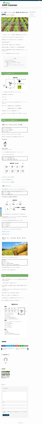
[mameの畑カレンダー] (9, 4)
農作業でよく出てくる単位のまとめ (11, 61)
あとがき (7, 66)
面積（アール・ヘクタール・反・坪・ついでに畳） (13, 62)
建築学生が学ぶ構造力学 (6, 231)
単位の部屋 (7, 234)
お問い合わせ (32, 14)
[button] (3, 346)
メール (4, 405)
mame (6, 362)
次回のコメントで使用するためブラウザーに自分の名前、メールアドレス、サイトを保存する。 (14, 412)
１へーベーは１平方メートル (10, 60)
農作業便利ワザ (3, 14)
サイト (3, 408)
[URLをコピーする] (26, 346)
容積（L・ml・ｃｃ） (10, 63)
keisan (4, 179)
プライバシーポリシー (33, 16)
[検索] (40, 0)
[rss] (39, 0)
